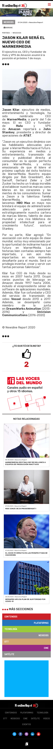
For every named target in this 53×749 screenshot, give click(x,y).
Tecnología (10, 629)
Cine (46, 647)
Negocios (17, 33)
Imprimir (8, 28)
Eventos (26, 724)
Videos (46, 718)
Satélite (9, 654)
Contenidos (10, 616)
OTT (6, 641)
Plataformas (41, 622)
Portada (6, 33)
